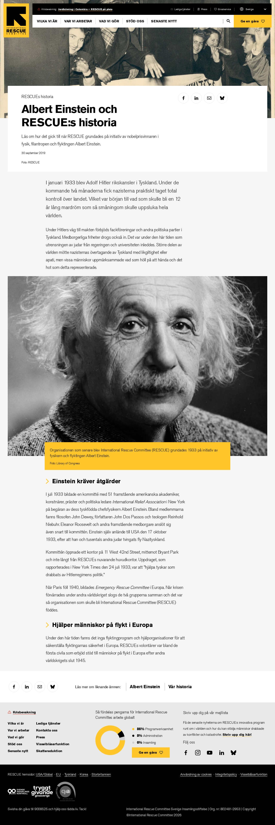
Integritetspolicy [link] (226, 774)
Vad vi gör (109, 21)
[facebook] (183, 98)
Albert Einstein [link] (145, 686)
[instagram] (198, 753)
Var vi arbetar (78, 21)
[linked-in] (196, 98)
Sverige (250, 9)
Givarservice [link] (224, 9)
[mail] (209, 98)
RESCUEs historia (37, 96)
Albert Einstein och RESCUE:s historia (69, 115)
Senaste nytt (164, 21)
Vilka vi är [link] (16, 723)
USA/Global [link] (44, 774)
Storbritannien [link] (101, 774)
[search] (228, 21)
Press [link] (204, 9)
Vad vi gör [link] (16, 737)
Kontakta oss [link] (46, 730)
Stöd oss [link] (15, 744)
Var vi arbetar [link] (18, 730)
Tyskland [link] (70, 774)
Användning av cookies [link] (196, 774)
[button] (253, 21)
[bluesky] (222, 98)
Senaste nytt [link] (18, 751)
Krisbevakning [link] (24, 712)
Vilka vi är (47, 21)
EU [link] (58, 774)
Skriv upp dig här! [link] (237, 735)
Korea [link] (84, 774)
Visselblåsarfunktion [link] (52, 744)
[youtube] (209, 753)
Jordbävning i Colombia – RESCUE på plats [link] (85, 9)
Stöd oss (135, 21)
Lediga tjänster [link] (182, 9)
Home (16, 20)
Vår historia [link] (180, 686)
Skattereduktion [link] (49, 751)
